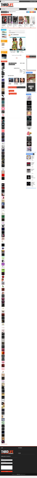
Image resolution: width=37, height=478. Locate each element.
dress (9, 63)
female (12, 63)
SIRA (16, 58)
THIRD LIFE (18, 474)
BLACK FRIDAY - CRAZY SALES (33, 177)
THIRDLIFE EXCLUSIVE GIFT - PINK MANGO (9, 24)
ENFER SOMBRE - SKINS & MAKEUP (13, 12)
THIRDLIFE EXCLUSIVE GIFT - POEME (26, 24)
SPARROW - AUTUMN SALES (32, 163)
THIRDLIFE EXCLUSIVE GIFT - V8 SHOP (15, 24)
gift (10, 31)
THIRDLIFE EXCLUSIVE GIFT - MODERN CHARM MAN (4, 25)
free (14, 63)
